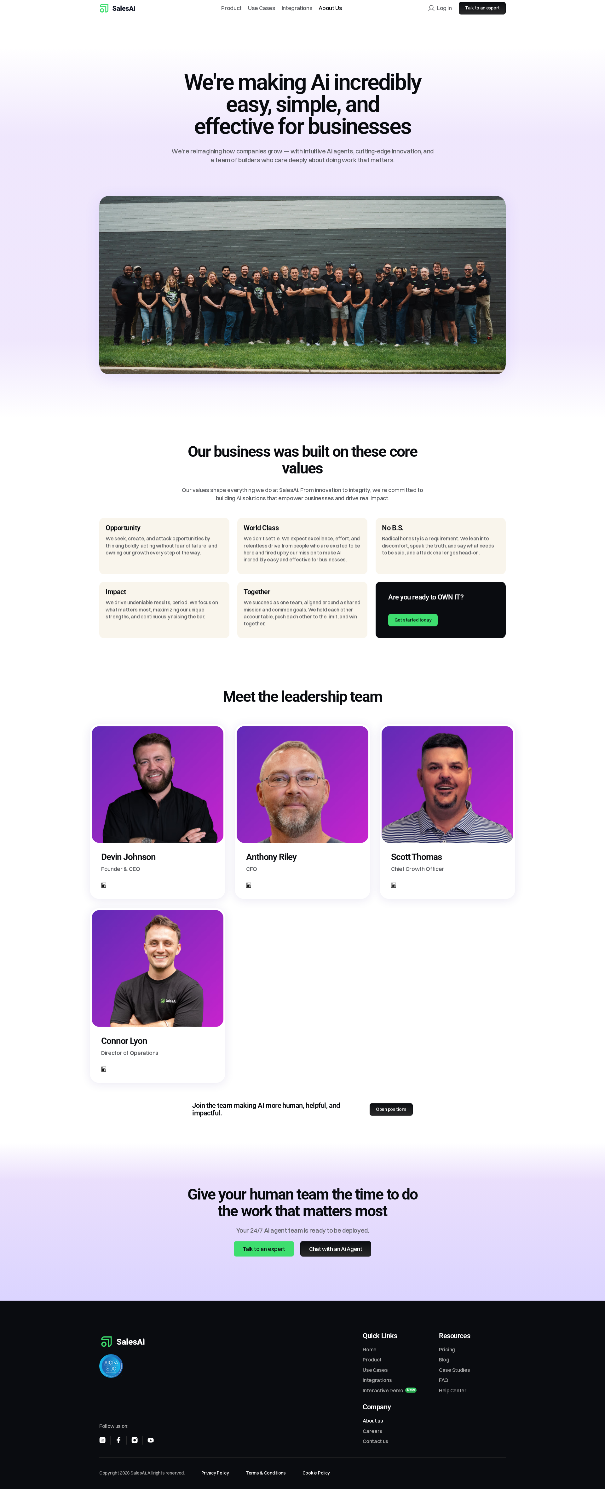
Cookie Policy (316, 1473)
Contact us (375, 1441)
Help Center (452, 1390)
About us (373, 1420)
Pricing (447, 1349)
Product (231, 8)
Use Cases (261, 8)
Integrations (297, 8)
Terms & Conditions (266, 1473)
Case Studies (454, 1370)
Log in (444, 8)
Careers (372, 1431)
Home (370, 1349)
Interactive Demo (383, 1390)
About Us (330, 8)
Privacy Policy (215, 1473)
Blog (444, 1359)
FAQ (443, 1380)
